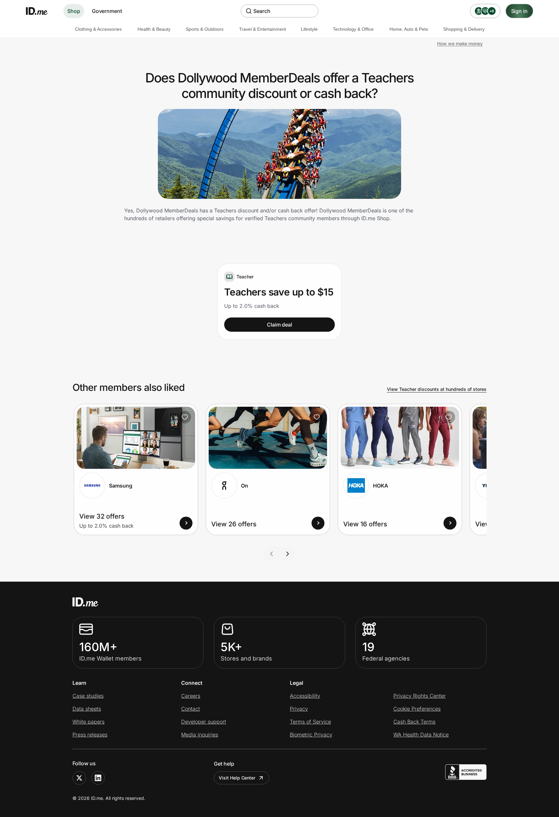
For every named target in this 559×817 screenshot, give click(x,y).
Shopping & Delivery (464, 29)
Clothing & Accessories (98, 29)
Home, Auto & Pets (408, 29)
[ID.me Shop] (41, 11)
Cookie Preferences (417, 708)
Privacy (299, 708)
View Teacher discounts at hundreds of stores (437, 389)
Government (107, 11)
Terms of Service (310, 721)
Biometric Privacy (311, 734)
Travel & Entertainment (262, 29)
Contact (190, 708)
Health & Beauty (153, 29)
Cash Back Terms (414, 721)
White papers (88, 721)
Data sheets (86, 708)
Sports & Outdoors (205, 29)
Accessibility (305, 696)
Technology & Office (353, 29)
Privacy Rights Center (419, 696)
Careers (190, 696)
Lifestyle (309, 29)
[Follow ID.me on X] (79, 778)
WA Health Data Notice (421, 734)
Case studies (88, 696)
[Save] (184, 417)
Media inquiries (199, 734)
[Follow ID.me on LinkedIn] (98, 778)
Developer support (203, 721)
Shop (73, 11)
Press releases (89, 734)
